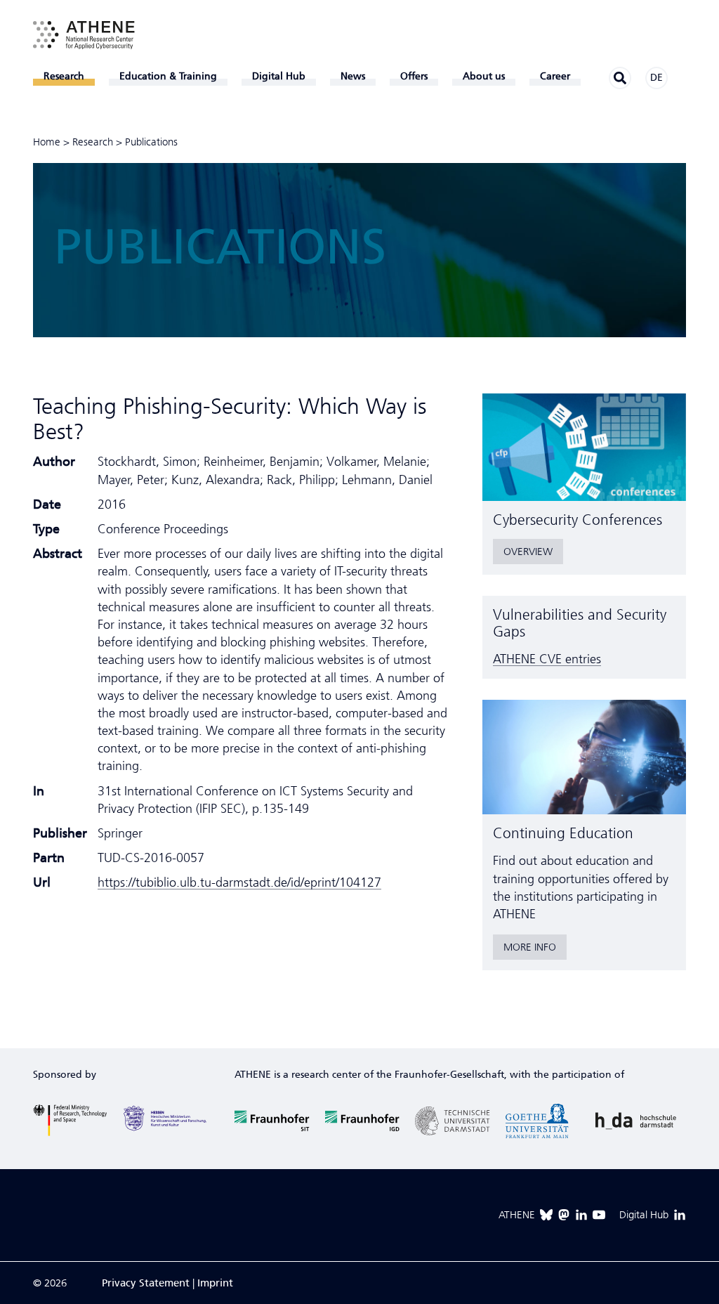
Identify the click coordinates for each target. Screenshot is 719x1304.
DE (656, 78)
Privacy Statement (146, 1283)
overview (528, 551)
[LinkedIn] (581, 1214)
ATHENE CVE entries (547, 659)
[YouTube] (599, 1214)
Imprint (215, 1283)
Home (46, 142)
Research (92, 142)
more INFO (529, 947)
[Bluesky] (546, 1214)
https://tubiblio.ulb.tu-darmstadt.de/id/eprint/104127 (239, 882)
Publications (151, 142)
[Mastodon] (564, 1214)
